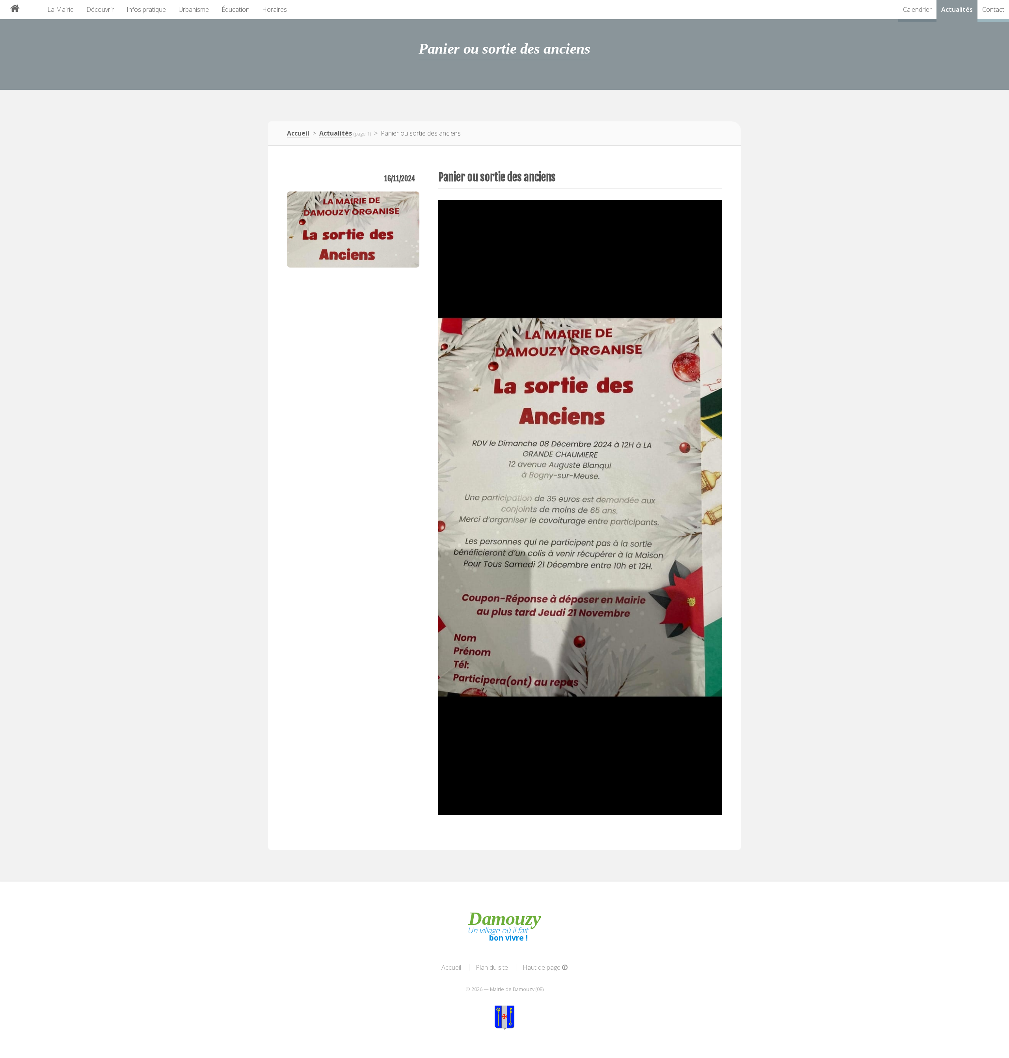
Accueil (298, 133)
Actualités (957, 9)
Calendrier (917, 9)
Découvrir (100, 9)
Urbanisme (194, 9)
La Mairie (60, 9)
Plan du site (492, 967)
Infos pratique (146, 9)
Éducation (235, 9)
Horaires (274, 9)
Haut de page (542, 967)
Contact (993, 9)
